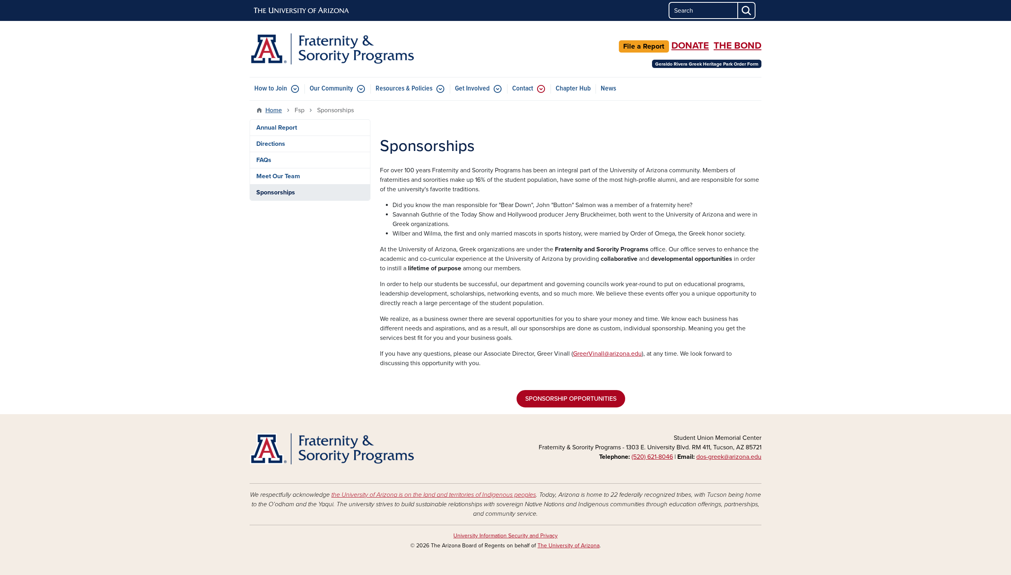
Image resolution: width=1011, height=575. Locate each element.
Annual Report (276, 128)
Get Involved (472, 88)
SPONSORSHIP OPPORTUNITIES (570, 399)
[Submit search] (746, 10)
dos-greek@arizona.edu (728, 457)
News (608, 88)
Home (273, 110)
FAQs (263, 160)
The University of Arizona (568, 545)
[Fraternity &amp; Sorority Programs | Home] (332, 49)
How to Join (270, 88)
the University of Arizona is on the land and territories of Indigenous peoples (433, 495)
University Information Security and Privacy (505, 535)
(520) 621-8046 (652, 457)
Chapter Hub (573, 88)
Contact (522, 88)
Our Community (331, 88)
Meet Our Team (278, 176)
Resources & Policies (404, 88)
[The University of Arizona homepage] (302, 11)
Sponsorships (275, 192)
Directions (270, 144)
